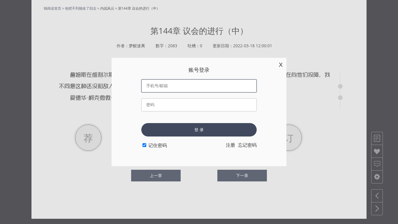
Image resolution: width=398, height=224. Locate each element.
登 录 (199, 129)
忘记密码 (247, 145)
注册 (230, 145)
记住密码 (157, 145)
